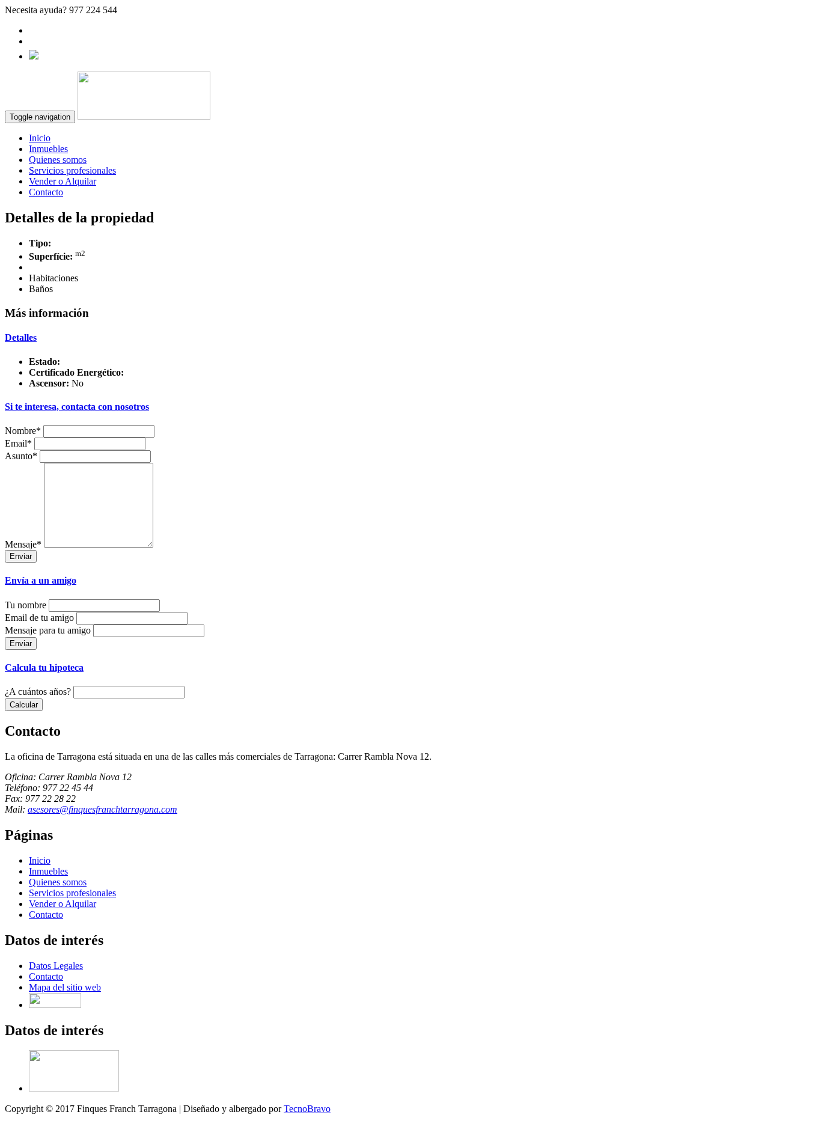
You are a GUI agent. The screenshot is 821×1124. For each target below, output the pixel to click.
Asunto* (21, 456)
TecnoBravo (307, 1109)
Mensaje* (23, 544)
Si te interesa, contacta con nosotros (77, 407)
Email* (18, 443)
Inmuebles (48, 149)
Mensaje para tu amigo (48, 630)
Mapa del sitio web (65, 987)
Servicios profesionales (72, 170)
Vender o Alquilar (62, 181)
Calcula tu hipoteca (44, 667)
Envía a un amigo (40, 580)
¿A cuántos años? (38, 691)
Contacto (46, 192)
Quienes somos (58, 159)
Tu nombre (25, 605)
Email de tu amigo (39, 617)
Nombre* (23, 431)
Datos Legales (56, 966)
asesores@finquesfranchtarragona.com (102, 809)
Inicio (39, 138)
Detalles (21, 337)
